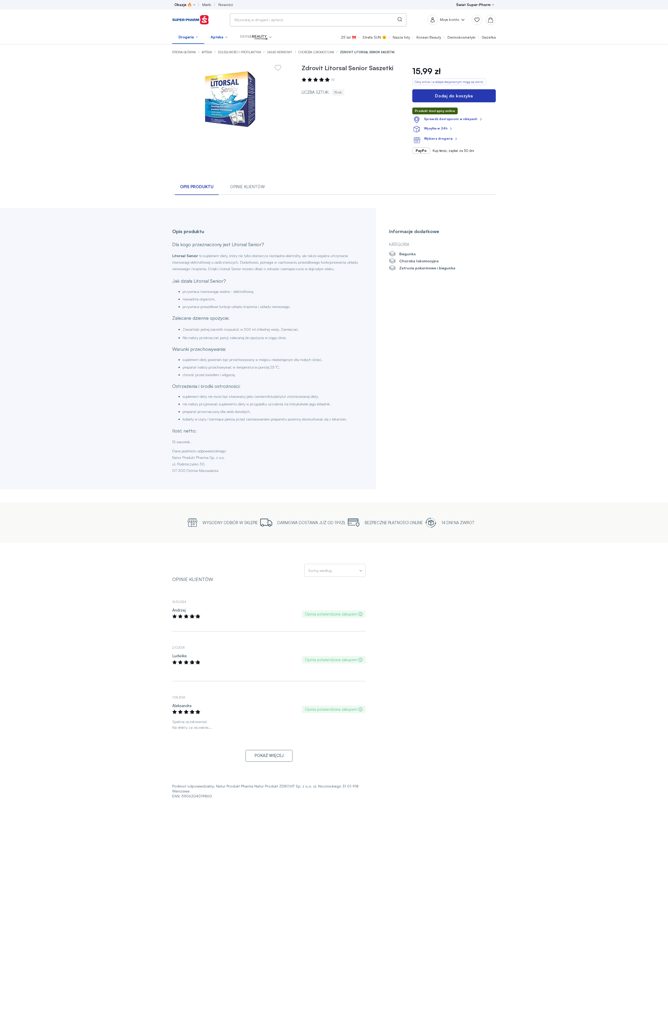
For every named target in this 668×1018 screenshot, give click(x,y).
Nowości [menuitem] (225, 4)
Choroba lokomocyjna (316, 52)
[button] (256, 37)
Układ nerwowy (280, 52)
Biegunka (407, 254)
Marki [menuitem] (206, 4)
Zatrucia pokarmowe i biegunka (427, 268)
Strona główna (184, 52)
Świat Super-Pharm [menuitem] (473, 4)
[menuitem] (188, 37)
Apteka (207, 52)
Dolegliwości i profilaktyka (240, 52)
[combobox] (318, 19)
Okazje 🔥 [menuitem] (183, 4)
